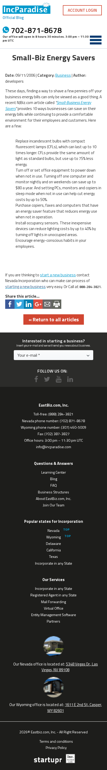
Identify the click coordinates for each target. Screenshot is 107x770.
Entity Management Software (53, 614)
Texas (53, 556)
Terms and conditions (56, 741)
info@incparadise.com (53, 446)
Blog (53, 478)
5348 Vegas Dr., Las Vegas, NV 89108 (70, 667)
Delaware (53, 543)
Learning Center (53, 472)
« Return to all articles (54, 319)
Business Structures (53, 492)
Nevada (53, 530)
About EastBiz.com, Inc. (53, 498)
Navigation (95, 40)
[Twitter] (47, 379)
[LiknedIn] (70, 379)
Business (63, 75)
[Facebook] (36, 379)
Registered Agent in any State (53, 595)
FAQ (53, 485)
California (53, 550)
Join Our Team (53, 505)
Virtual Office (53, 608)
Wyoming (53, 537)
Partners (53, 621)
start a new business (58, 275)
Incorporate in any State (53, 563)
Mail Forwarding (53, 601)
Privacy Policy (56, 747)
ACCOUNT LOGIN (82, 10)
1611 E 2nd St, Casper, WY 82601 (74, 708)
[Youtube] (59, 379)
